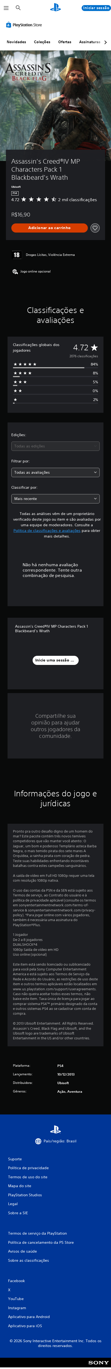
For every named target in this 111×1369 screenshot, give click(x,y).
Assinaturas (89, 41)
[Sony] (98, 1366)
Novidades (16, 41)
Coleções (42, 41)
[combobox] (55, 446)
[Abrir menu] (6, 8)
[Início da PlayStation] (55, 8)
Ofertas (64, 41)
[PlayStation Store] (25, 24)
